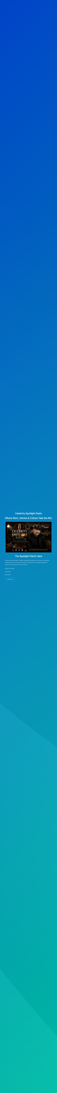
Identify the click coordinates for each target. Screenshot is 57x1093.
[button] (10, 579)
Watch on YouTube (9, 568)
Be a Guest (7, 574)
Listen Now (8, 571)
